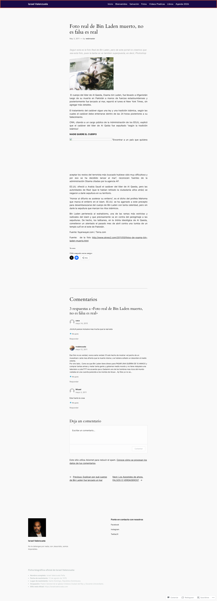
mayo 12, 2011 (81, 349)
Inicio (110, 4)
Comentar (139, 449)
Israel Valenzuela (38, 4)
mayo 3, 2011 (81, 392)
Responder (74, 339)
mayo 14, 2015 (82, 323)
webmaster (90, 38)
